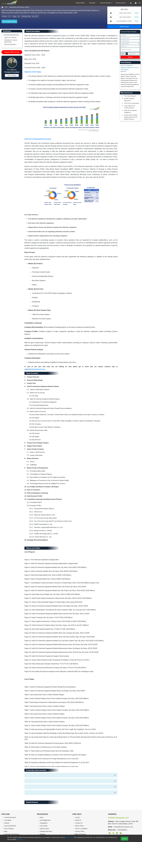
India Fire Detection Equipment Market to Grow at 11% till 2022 (130, 67)
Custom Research (10, 817)
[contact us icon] (130, 3)
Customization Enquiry (9, 21)
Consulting (92, 3)
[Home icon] (135, 3)
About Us (78, 820)
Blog (5, 831)
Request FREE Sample (11, 52)
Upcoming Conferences (11, 834)
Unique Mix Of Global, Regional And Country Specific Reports (131, 117)
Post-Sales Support (130, 96)
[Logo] (9, 3)
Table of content (10, 37)
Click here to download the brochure (37, 139)
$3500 (136, 13)
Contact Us (78, 823)
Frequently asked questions (10, 41)
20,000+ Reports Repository (129, 99)
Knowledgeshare (45, 820)
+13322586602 (122, 830)
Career (77, 817)
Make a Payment (80, 834)
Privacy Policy (79, 831)
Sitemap (42, 834)
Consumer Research (105, 3)
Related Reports (10, 44)
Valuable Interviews (46, 831)
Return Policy (79, 826)
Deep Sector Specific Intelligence (130, 111)
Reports (6, 823)
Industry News (44, 828)
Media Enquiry (124, 26)
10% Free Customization (131, 103)
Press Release (9, 828)
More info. (19, 839)
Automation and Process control (19, 7)
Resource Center (121, 3)
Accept (124, 838)
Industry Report (80, 3)
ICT (6, 7)
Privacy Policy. (69, 837)
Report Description (11, 35)
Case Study (43, 826)
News (42, 817)
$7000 (136, 21)
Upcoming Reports (10, 826)
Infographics (44, 823)
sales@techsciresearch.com (34, 369)
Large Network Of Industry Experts (129, 107)
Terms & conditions (81, 828)
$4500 (136, 17)
